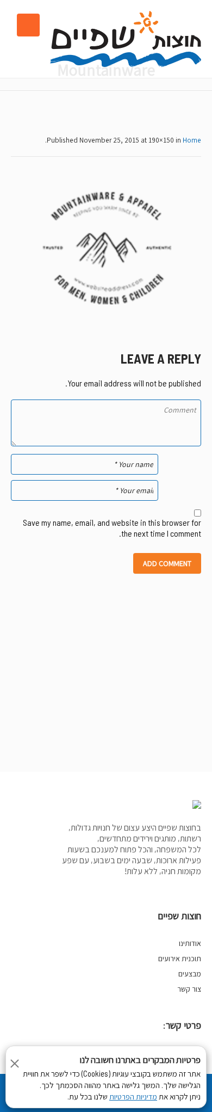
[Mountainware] (106, 248)
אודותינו (190, 943)
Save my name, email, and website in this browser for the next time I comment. (112, 527)
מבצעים (189, 974)
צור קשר (189, 989)
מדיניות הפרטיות (133, 1097)
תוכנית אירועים (179, 958)
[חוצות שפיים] (125, 39)
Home (192, 140)
